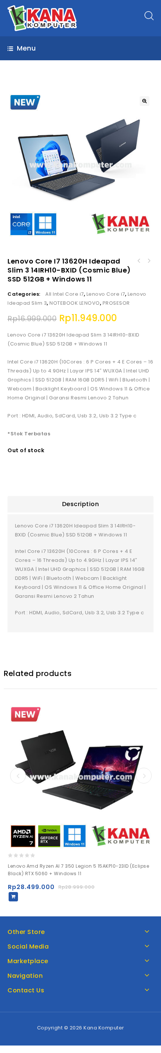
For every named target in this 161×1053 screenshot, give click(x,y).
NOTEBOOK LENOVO (74, 303)
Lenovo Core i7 (105, 294)
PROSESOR (116, 303)
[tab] (80, 504)
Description (80, 504)
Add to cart (13, 896)
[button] (144, 101)
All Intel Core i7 (64, 294)
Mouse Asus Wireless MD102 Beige (139, 261)
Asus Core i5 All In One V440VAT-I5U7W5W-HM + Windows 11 (149, 261)
